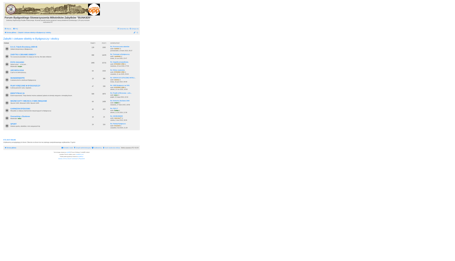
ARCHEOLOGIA (17, 70)
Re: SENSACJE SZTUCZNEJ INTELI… (123, 78)
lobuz (19, 118)
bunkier (116, 49)
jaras (116, 95)
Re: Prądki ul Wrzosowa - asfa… (121, 93)
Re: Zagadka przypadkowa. (119, 62)
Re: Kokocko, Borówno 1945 (120, 101)
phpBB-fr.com (80, 154)
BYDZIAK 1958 (119, 64)
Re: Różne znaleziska (117, 70)
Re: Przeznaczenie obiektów (119, 46)
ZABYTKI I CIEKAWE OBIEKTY (23, 55)
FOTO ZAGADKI (17, 62)
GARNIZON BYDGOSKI (20, 109)
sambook (117, 56)
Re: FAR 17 (114, 108)
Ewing (116, 110)
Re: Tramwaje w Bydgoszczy (120, 54)
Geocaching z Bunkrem (20, 116)
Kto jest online (9, 140)
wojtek (116, 103)
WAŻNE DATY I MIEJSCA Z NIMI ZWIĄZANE (28, 101)
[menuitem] (15, 28)
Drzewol (117, 126)
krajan (20, 66)
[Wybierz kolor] (135, 32)
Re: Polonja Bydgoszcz (118, 124)
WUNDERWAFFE (17, 78)
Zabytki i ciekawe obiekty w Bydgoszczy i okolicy (31, 38)
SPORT (13, 124)
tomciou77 (117, 118)
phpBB (68, 152)
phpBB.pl (80, 156)
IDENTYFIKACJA (17, 93)
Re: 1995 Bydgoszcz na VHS (120, 85)
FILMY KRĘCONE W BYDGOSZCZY (25, 86)
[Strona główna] (52, 9)
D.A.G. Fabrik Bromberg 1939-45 (23, 47)
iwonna (116, 80)
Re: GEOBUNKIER (116, 116)
